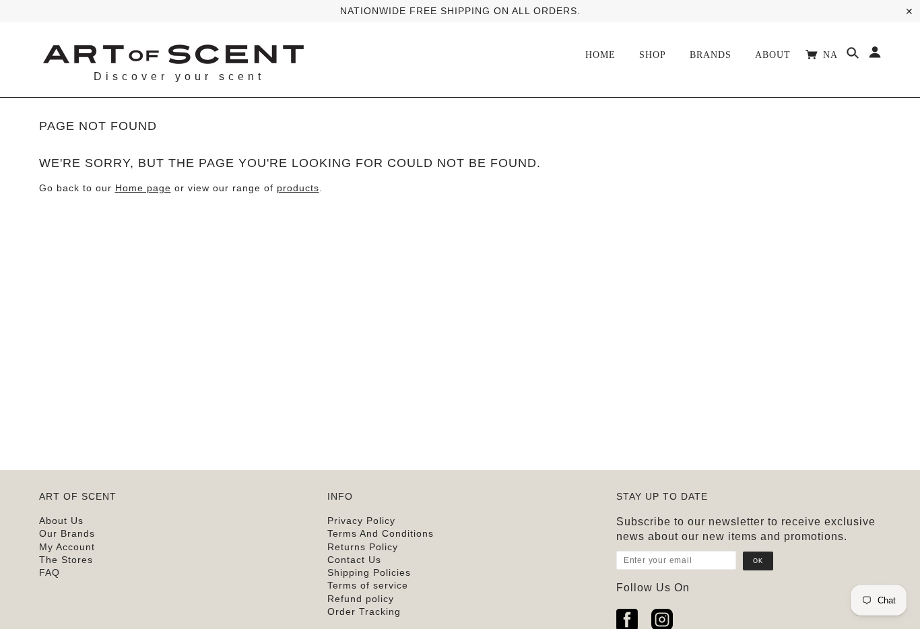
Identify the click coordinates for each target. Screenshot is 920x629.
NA (832, 55)
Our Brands (67, 533)
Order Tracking (364, 611)
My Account (67, 546)
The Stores (66, 559)
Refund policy (360, 598)
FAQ (49, 572)
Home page (143, 188)
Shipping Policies (369, 572)
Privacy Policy (361, 520)
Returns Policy (362, 546)
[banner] (172, 52)
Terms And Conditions (380, 533)
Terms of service (367, 585)
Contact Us (354, 559)
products (298, 188)
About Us (61, 520)
